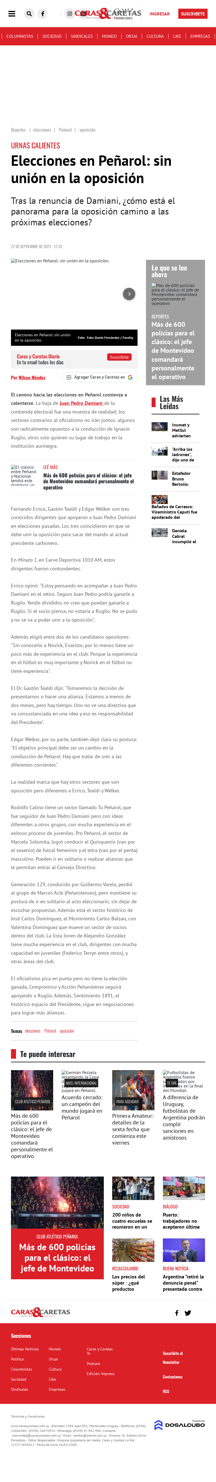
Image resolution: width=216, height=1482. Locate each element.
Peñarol (50, 1030)
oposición (67, 1030)
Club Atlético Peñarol (32, 1101)
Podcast (93, 1363)
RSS (166, 1391)
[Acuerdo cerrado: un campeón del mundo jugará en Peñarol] (83, 1090)
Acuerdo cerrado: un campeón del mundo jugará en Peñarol (82, 1107)
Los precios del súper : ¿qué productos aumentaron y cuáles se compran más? (132, 1291)
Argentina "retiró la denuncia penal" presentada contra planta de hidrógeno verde (183, 1288)
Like (177, 36)
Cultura (155, 36)
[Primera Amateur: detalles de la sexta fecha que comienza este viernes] (133, 1109)
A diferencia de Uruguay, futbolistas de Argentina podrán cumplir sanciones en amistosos (184, 1117)
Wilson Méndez (32, 377)
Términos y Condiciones (28, 1416)
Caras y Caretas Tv (100, 1351)
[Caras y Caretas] (40, 1317)
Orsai (131, 36)
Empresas (200, 36)
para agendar (127, 1101)
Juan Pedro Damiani (82, 403)
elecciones (32, 1030)
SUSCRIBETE (193, 14)
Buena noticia (176, 1268)
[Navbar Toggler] (16, 14)
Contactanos (173, 1377)
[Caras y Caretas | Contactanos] (198, 1312)
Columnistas (19, 36)
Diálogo (170, 1206)
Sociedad (52, 36)
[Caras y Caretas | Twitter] (187, 1313)
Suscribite (119, 357)
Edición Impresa (100, 1373)
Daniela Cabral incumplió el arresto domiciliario (184, 541)
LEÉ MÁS (50, 467)
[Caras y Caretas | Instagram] (69, 13)
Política (17, 1359)
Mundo (109, 36)
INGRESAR (160, 14)
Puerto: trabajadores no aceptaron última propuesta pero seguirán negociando (181, 1230)
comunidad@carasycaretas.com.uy (36, 1435)
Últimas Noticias (25, 1349)
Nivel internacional (81, 1083)
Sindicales (82, 36)
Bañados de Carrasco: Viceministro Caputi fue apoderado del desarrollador (174, 515)
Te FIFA (172, 1083)
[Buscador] (29, 13)
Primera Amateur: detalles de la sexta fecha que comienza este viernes (132, 1129)
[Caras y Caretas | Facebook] (42, 13)
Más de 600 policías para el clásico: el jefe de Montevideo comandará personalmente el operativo (88, 481)
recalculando (125, 1268)
